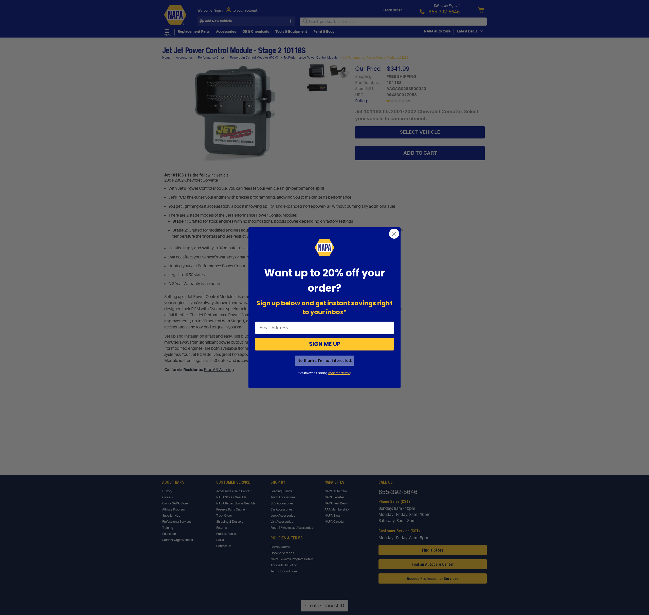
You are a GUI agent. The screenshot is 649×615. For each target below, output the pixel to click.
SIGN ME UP (324, 344)
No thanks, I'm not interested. (325, 360)
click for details (339, 373)
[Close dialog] (394, 233)
